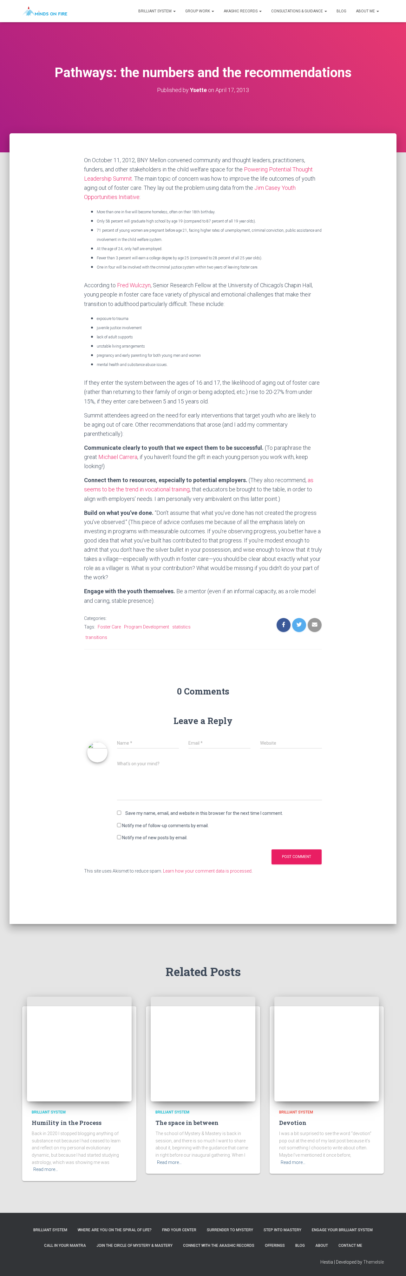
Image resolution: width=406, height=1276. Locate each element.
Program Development (146, 626)
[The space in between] (203, 1048)
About (321, 1245)
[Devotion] (326, 1048)
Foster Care (109, 626)
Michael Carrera (117, 457)
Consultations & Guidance (297, 11)
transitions (96, 637)
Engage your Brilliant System (342, 1230)
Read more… (45, 1169)
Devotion (292, 1122)
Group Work (198, 11)
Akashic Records (241, 11)
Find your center (179, 1230)
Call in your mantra (65, 1245)
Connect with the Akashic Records (218, 1245)
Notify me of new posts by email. (154, 837)
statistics (181, 626)
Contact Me (350, 1245)
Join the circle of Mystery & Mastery (134, 1245)
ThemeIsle (373, 1262)
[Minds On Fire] (44, 11)
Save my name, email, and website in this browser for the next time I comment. (204, 813)
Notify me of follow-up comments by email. (165, 825)
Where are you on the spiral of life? (115, 1230)
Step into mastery (282, 1230)
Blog (341, 11)
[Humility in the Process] (79, 1048)
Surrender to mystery (230, 1230)
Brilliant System (155, 11)
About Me (366, 11)
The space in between (187, 1122)
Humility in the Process (67, 1122)
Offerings (275, 1245)
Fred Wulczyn (134, 285)
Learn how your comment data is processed (207, 871)
